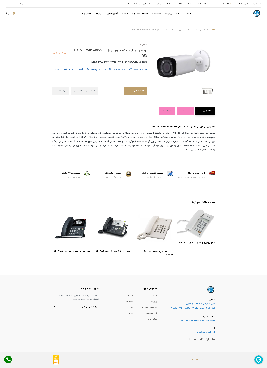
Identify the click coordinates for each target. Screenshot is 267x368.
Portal (195, 360)
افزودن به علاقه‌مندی (83, 91)
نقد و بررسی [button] (205, 110)
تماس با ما (86, 13)
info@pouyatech (204, 332)
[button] (15, 13)
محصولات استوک (140, 13)
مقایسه (59, 91)
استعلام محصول (134, 91)
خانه (189, 13)
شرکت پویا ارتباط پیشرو (251, 4)
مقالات (125, 13)
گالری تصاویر (112, 13)
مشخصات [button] (185, 110)
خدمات (179, 13)
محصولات (156, 13)
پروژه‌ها (168, 13)
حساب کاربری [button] (21, 4)
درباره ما (98, 13)
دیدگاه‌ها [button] (167, 110)
